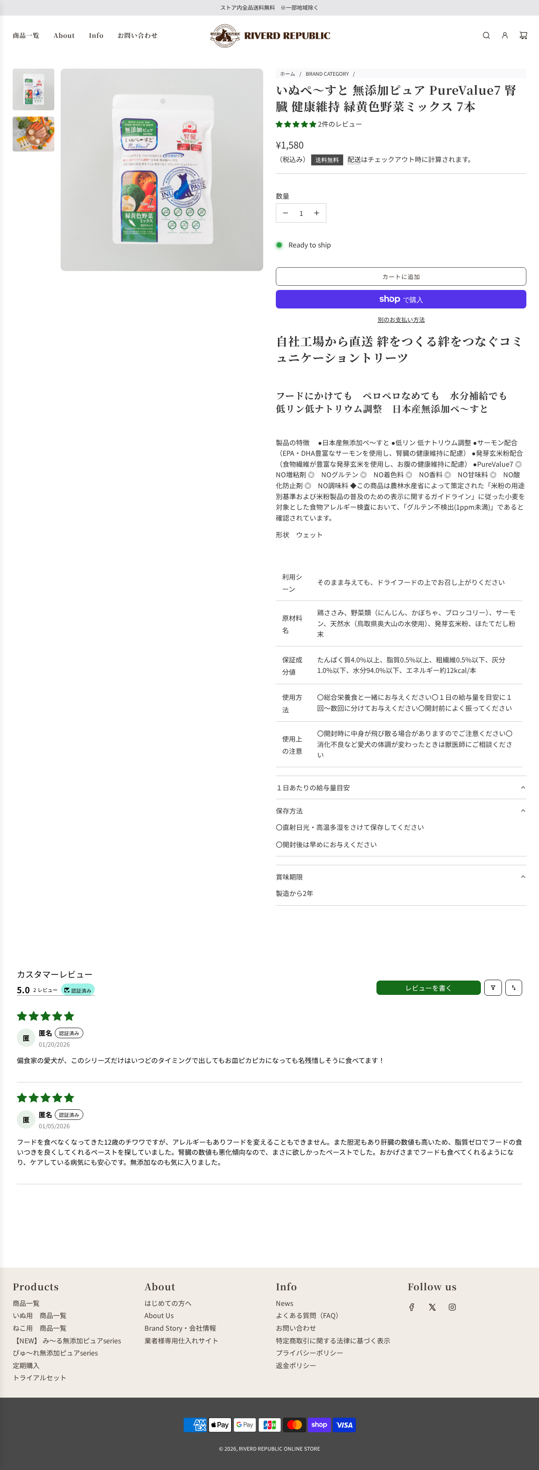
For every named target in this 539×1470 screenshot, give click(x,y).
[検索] (486, 35)
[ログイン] (505, 35)
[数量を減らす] (285, 213)
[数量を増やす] (316, 213)
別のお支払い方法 (401, 319)
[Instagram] (452, 1307)
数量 (282, 196)
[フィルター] (493, 988)
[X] (432, 1307)
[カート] (523, 35)
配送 (354, 159)
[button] (297, 124)
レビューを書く (428, 988)
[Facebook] (412, 1307)
